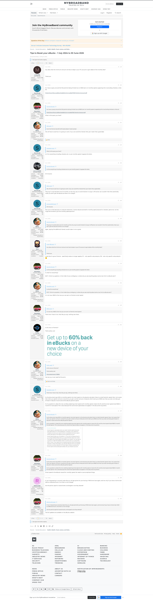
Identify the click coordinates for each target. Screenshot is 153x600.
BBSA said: (49, 186)
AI (78, 546)
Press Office (53, 9)
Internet (59, 556)
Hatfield (41, 118)
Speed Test (106, 9)
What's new (42, 13)
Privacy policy (107, 533)
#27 (121, 182)
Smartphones (61, 561)
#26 (121, 162)
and (51, 381)
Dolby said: (49, 365)
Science (103, 558)
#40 (121, 498)
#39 (121, 477)
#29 (121, 218)
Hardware (104, 554)
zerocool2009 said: (51, 204)
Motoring (59, 558)
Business (104, 548)
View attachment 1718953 (53, 374)
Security (36, 561)
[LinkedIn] (41, 589)
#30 (121, 240)
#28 (121, 200)
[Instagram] (49, 589)
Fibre (102, 552)
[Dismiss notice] (121, 40)
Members (53, 13)
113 (46, 63)
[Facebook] (33, 589)
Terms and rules (99, 533)
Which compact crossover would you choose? (59, 40)
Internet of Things (85, 556)
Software (81, 561)
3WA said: (49, 126)
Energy (58, 552)
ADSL (57, 546)
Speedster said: (50, 148)
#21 (121, 66)
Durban (41, 256)
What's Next (84, 9)
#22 (121, 85)
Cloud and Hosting (85, 550)
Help (113, 533)
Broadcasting (83, 548)
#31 (121, 263)
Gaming (58, 554)
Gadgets (35, 554)
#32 (121, 282)
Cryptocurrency (39, 552)
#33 (121, 305)
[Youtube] (45, 589)
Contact (58, 573)
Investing (104, 556)
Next (50, 63)
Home (117, 533)
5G (33, 546)
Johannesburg (39, 494)
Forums (33, 13)
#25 (121, 144)
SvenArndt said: (51, 106)
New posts (33, 15)
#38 (121, 455)
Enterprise (82, 552)
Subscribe (119, 4)
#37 (121, 410)
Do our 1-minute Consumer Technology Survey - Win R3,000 (50, 45)
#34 (121, 324)
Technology (105, 561)
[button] (47, 12)
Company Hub (95, 9)
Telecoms (36, 563)
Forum (62, 9)
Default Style (35, 533)
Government (82, 554)
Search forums (41, 15)
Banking (103, 546)
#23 (121, 103)
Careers (58, 575)
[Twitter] (37, 589)
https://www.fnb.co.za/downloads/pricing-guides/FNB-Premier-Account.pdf (66, 93)
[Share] (119, 67)
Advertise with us (63, 571)
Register (99, 26)
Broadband (60, 548)
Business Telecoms (40, 550)
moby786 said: (50, 244)
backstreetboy (35, 56)
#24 (121, 122)
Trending (59, 563)
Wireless (81, 563)
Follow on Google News (62, 589)
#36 (121, 386)
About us (59, 569)
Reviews (81, 558)
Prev (33, 63)
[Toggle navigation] (31, 4)
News (44, 9)
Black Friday (38, 548)
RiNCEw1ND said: (51, 502)
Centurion (40, 178)
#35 (121, 361)
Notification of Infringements (90, 569)
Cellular (59, 550)
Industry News (72, 9)
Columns (104, 550)
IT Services (37, 558)
